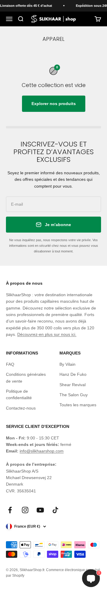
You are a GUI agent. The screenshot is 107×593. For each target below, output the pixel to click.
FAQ (10, 364)
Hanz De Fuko (72, 374)
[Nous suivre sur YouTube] (40, 510)
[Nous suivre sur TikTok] (55, 510)
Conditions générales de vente (26, 377)
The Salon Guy (73, 394)
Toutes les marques (77, 404)
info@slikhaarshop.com (42, 451)
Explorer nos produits (54, 103)
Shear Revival (72, 384)
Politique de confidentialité (19, 394)
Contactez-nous (21, 408)
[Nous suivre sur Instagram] (25, 510)
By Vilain (67, 364)
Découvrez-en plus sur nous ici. (46, 334)
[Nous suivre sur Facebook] (10, 510)
